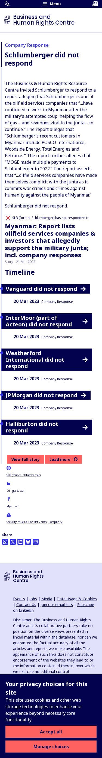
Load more (60, 459)
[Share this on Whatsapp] (5, 542)
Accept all (51, 732)
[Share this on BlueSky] (28, 542)
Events (19, 598)
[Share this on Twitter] (13, 542)
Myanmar (12, 506)
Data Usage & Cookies (77, 598)
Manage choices (51, 747)
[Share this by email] (36, 542)
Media (46, 598)
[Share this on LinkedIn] (20, 542)
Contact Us (26, 604)
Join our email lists (57, 604)
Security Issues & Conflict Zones (27, 522)
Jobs (33, 598)
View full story (25, 459)
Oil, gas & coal (15, 491)
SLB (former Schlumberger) (24, 475)
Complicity (55, 522)
